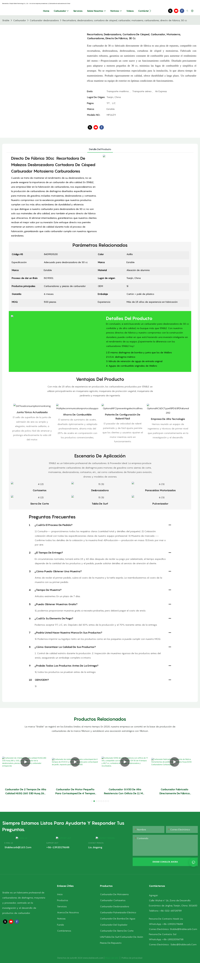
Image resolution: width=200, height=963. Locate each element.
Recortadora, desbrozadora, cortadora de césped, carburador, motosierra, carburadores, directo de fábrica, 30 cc (125, 20)
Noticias (61, 918)
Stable (5, 20)
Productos (62, 900)
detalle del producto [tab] (100, 149)
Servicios (62, 906)
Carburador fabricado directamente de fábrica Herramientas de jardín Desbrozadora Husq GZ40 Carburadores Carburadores (174, 791)
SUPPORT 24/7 (52, 843)
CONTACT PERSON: (96, 843)
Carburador (19, 20)
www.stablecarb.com (93, 958)
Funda (60, 924)
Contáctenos (64, 930)
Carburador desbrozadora (44, 20)
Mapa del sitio (112, 958)
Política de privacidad (132, 958)
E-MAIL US (8, 843)
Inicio (60, 894)
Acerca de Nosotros (68, 912)
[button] (150, 11)
